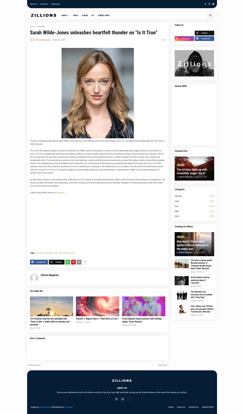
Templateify (45, 407)
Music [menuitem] (64, 15)
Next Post (162, 365)
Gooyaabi (68, 407)
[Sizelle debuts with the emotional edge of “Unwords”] (182, 280)
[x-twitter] (205, 4)
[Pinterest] (73, 262)
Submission (55, 4)
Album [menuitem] (85, 15)
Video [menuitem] (75, 15)
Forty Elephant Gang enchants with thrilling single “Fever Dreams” (142, 320)
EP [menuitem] (93, 15)
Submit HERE (207, 407)
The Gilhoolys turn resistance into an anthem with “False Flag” (201, 295)
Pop (73, 253)
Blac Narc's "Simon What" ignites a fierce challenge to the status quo (193, 245)
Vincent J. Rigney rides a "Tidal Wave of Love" (97, 318)
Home (32, 26)
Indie (194, 201)
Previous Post (35, 365)
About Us (33, 4)
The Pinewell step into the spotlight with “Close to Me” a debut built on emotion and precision (49, 321)
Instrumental (64, 253)
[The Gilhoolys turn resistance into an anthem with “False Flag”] (182, 295)
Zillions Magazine (50, 275)
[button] (210, 15)
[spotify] (129, 399)
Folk (55, 253)
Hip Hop (194, 196)
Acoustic (41, 26)
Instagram (60, 192)
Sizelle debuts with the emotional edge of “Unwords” (200, 280)
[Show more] (84, 262)
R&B (194, 211)
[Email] (79, 262)
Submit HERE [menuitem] (103, 15)
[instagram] (209, 4)
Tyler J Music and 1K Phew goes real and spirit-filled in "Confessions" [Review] (202, 309)
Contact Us (44, 4)
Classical (48, 253)
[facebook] (213, 4)
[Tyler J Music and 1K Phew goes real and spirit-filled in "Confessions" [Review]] (182, 309)
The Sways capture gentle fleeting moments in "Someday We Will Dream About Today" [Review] (201, 264)
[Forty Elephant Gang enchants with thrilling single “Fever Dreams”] (143, 306)
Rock (194, 216)
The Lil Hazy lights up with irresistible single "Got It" (192, 171)
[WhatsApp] (67, 262)
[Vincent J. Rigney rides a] (97, 306)
